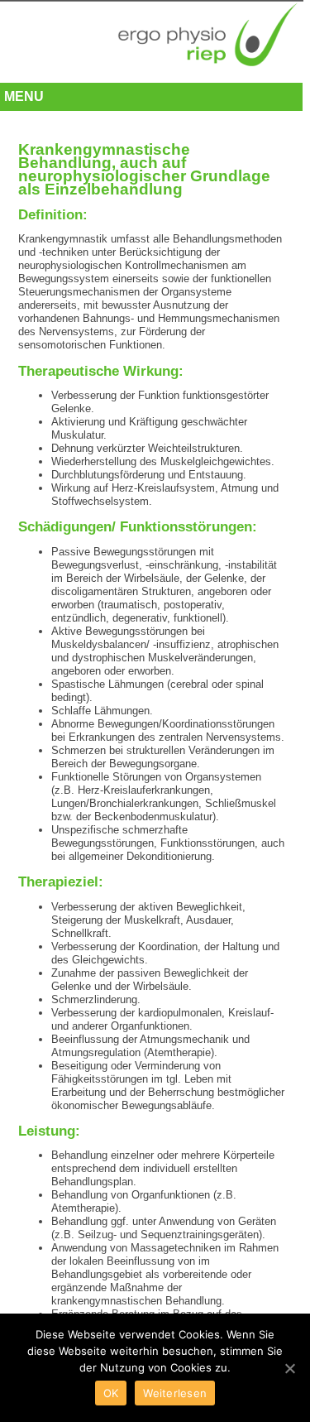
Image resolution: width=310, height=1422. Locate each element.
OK (111, 1393)
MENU (24, 96)
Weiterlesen (175, 1393)
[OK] (289, 1368)
